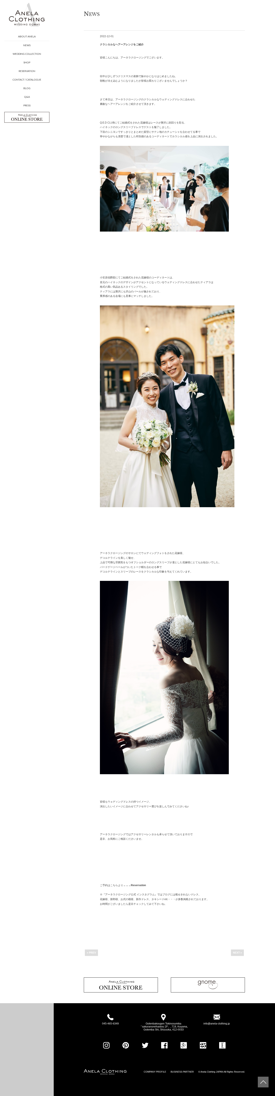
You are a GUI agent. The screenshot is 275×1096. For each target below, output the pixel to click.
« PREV (91, 952)
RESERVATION (27, 71)
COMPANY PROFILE (155, 1071)
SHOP (26, 62)
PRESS (27, 105)
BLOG (27, 88)
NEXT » (237, 952)
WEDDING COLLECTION (27, 53)
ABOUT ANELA (27, 36)
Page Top (263, 1082)
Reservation (138, 885)
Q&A (27, 96)
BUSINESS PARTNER (182, 1071)
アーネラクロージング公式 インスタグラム (130, 894)
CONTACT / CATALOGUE (26, 79)
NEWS (27, 45)
